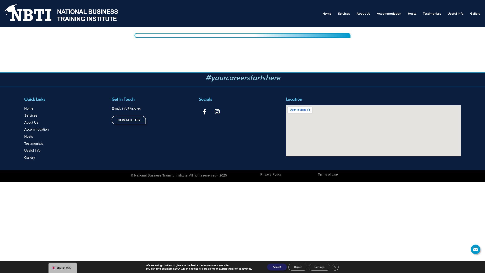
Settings (319, 267)
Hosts (412, 14)
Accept (277, 267)
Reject (298, 267)
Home (327, 14)
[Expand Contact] (475, 249)
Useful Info (456, 14)
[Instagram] (217, 111)
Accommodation (389, 14)
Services (344, 14)
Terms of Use (328, 174)
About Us (363, 14)
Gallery (475, 14)
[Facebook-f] (204, 111)
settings (246, 269)
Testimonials (432, 14)
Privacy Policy (271, 174)
